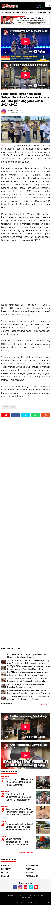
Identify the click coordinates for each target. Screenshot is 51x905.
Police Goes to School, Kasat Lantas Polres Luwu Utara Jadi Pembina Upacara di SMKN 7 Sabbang (19, 828)
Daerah (25, 13)
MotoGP (4, 872)
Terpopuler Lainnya (25, 853)
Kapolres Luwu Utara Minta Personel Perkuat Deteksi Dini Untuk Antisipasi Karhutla (19, 812)
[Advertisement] (25, 272)
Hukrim (8, 13)
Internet (30, 872)
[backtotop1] (49, 903)
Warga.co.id (38, 895)
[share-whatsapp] (35, 415)
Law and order (41, 13)
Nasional (5, 865)
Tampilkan (43, 704)
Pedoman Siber (25, 897)
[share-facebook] (15, 415)
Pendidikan (6, 869)
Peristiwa (30, 869)
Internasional (32, 865)
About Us (11, 895)
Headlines (17, 13)
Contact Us (21, 895)
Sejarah (5, 876)
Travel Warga (32, 876)
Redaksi (29, 895)
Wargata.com (7, 145)
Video (32, 13)
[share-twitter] (25, 415)
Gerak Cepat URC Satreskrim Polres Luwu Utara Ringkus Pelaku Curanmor (19, 782)
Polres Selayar (8, 89)
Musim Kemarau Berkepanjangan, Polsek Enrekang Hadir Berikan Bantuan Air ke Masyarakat (18, 843)
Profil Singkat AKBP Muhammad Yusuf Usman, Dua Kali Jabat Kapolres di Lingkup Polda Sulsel (18, 798)
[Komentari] (45, 415)
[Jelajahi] (48, 4)
